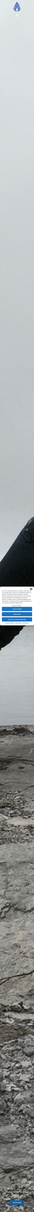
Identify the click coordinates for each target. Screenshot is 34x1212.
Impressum (26, 623)
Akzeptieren (17, 609)
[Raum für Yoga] (17, 7)
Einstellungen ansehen (17, 619)
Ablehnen (17, 614)
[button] (31, 589)
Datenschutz (18, 623)
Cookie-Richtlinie (9, 623)
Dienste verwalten (16, 605)
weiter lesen (17, 1202)
